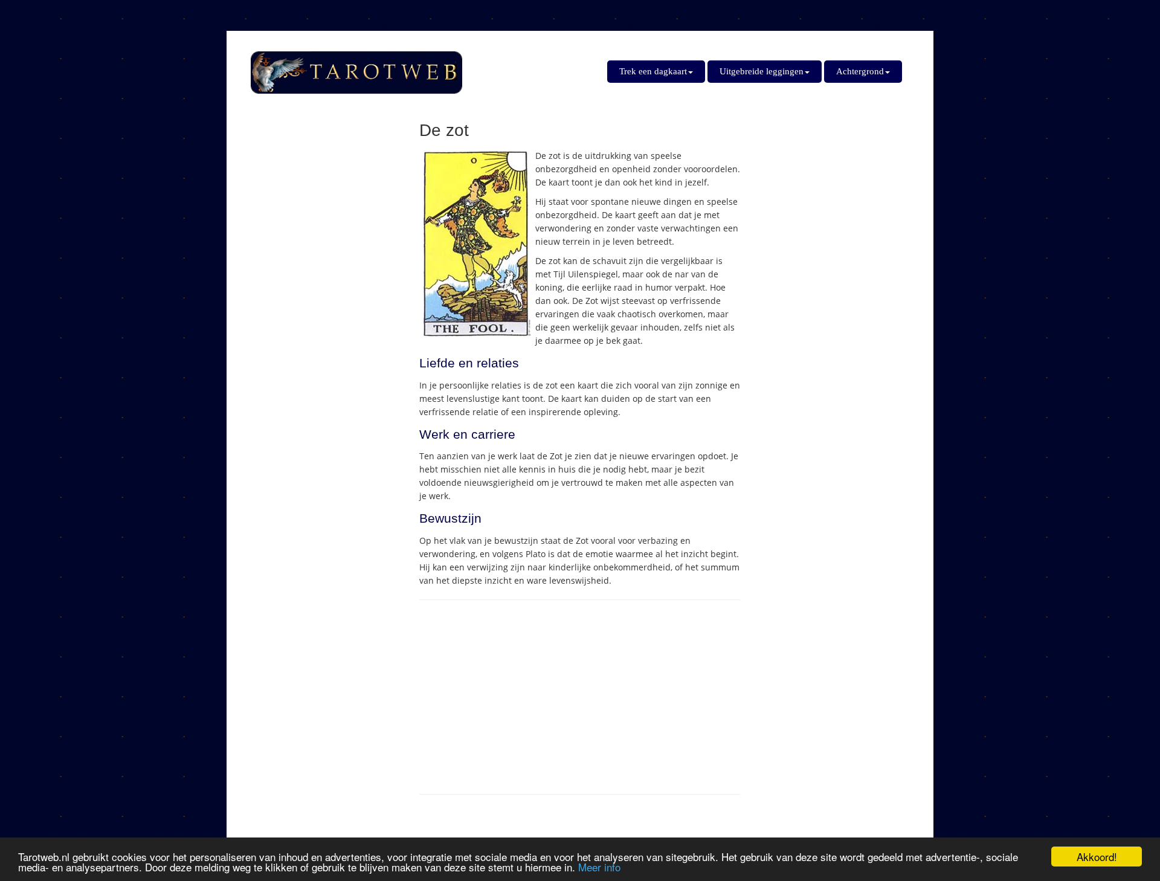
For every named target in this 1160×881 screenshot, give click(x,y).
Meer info (599, 866)
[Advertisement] (579, 697)
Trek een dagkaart (653, 71)
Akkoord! (1097, 856)
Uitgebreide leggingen (762, 71)
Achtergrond (860, 71)
